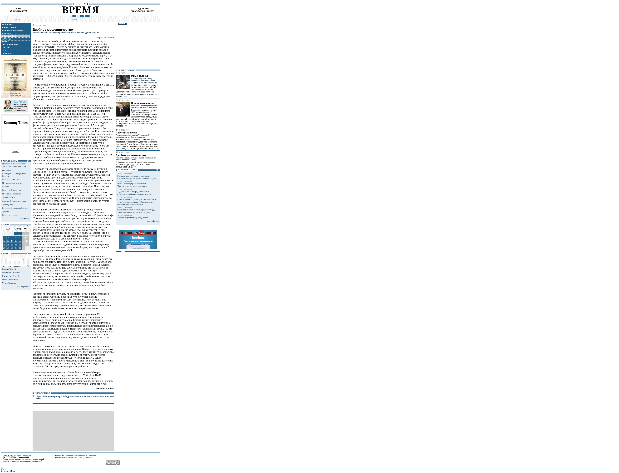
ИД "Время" (144, 8)
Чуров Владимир (10, 283)
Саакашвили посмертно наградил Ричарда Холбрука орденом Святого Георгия (136, 211)
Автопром (6, 170)
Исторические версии (12, 183)
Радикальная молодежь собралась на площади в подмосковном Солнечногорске (136, 177)
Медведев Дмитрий (11, 272)
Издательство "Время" (142, 11)
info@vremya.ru (86, 457)
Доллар (5, 211)
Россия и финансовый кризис (15, 208)
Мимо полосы (139, 76)
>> (125, 96)
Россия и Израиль (10, 215)
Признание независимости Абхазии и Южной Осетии (14, 165)
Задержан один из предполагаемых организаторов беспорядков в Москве (134, 192)
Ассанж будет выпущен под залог (132, 217)
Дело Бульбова (8, 204)
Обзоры (15, 151)
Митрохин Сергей (10, 276)
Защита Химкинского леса (14, 201)
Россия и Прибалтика (11, 179)
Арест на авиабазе (126, 132)
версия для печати (105, 37)
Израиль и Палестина (11, 194)
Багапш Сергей (9, 269)
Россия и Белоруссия (11, 190)
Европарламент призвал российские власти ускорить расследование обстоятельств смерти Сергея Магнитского (136, 202)
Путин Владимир (10, 279)
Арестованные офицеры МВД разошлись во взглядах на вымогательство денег (75, 397)
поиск (74, 20)
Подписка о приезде (143, 103)
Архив (17, 20)
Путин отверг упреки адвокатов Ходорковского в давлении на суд (132, 184)
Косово (5, 186)
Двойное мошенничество (131, 155)
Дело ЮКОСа (8, 197)
